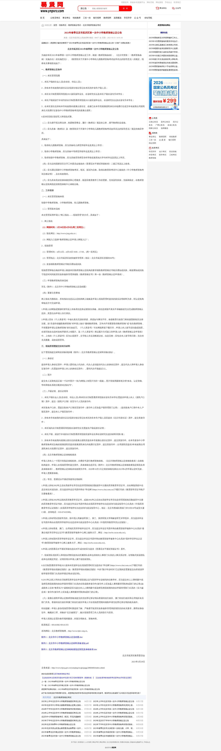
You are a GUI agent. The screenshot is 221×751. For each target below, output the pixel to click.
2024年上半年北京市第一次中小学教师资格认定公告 (113, 713)
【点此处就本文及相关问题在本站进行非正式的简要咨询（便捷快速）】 (68, 678)
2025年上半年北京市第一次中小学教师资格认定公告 (113, 701)
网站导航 (150, 2)
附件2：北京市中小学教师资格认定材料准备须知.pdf (65, 643)
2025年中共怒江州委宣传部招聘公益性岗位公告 (167, 56)
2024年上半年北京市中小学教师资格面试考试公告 (61, 713)
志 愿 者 (162, 140)
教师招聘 (107, 18)
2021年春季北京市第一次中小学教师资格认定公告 (66, 681)
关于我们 (74, 742)
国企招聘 (152, 143)
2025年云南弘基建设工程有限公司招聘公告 (166, 45)
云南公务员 (153, 122)
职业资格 (172, 152)
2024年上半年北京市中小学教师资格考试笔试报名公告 (114, 717)
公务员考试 (55, 18)
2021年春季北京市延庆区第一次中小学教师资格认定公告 (79, 689)
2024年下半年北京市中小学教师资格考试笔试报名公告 (62, 709)
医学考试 (162, 155)
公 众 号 (137, 18)
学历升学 (128, 18)
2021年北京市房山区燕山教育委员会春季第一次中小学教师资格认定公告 (70, 728)
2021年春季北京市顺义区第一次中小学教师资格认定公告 (69, 685)
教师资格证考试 (74, 25)
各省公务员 (172, 125)
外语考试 (152, 155)
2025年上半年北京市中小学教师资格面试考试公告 (61, 701)
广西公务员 (160, 125)
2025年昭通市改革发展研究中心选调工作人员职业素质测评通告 (174, 48)
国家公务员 (153, 128)
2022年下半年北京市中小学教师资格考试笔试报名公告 (114, 724)
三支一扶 (87, 18)
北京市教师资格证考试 (92, 25)
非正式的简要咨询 (113, 742)
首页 (55, 25)
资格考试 (62, 25)
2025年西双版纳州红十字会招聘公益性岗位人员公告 (169, 66)
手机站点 (168, 2)
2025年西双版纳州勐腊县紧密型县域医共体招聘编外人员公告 (173, 70)
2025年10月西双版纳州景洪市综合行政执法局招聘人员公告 (172, 41)
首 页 (42, 18)
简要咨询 (124, 2)
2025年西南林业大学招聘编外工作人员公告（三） (168, 38)
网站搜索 (159, 2)
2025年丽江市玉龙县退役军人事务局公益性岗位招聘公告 (171, 59)
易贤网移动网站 (164, 25)
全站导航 (148, 18)
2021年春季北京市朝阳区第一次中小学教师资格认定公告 (115, 736)
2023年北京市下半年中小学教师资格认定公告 (111, 721)
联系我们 (177, 2)
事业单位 (163, 8)
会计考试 (162, 152)
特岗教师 (76, 18)
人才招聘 (88, 742)
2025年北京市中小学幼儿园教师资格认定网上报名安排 (62, 705)
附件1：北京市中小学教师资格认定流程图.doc (62, 637)
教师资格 (152, 158)
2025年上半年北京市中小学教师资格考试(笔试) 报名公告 (115, 705)
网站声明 (95, 742)
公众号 (178, 8)
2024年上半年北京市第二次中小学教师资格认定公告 (113, 709)
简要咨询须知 (124, 742)
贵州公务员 (165, 122)
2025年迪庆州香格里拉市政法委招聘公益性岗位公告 (169, 63)
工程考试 (172, 155)
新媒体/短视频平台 (137, 2)
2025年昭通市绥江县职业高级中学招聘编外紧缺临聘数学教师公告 (175, 52)
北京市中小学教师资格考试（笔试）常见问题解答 (61, 717)
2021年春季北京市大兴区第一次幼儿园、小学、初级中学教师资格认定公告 (122, 728)
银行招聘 (97, 18)
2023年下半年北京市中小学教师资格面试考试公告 (61, 721)
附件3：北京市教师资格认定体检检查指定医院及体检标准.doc (69, 649)
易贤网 (114, 747)
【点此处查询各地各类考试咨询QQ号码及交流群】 (113, 678)
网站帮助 (103, 742)
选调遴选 (117, 18)
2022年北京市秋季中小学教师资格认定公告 (58, 724)
